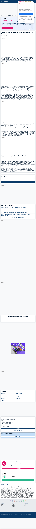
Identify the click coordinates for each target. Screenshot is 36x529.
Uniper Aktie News (3, 493)
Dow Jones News (30, 485)
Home (1, 15)
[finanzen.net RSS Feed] (25, 501)
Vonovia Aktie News (25, 492)
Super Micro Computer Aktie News (12, 497)
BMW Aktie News (29, 496)
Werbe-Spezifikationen (15, 506)
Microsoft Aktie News (30, 488)
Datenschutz (25, 505)
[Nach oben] (34, 528)
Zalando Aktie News (3, 497)
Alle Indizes (18, 395)
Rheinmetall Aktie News (10, 487)
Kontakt (2, 504)
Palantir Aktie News (9, 494)
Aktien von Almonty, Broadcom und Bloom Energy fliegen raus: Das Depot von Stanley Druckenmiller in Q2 (15, 215)
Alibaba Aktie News (11, 496)
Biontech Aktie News (28, 491)
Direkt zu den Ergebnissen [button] (18, 430)
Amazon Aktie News (3, 488)
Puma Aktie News (3, 495)
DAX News (17, 485)
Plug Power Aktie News (4, 490)
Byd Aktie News (22, 491)
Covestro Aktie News (16, 494)
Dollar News (12, 486)
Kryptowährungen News (22, 486)
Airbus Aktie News (16, 491)
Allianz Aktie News (24, 488)
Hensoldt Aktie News (11, 490)
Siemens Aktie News (22, 494)
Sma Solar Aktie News (29, 495)
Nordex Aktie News (19, 492)
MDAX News (21, 485)
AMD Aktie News (31, 492)
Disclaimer (25, 506)
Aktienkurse (3, 393)
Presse (2, 506)
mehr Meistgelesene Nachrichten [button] (18, 217)
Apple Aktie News (17, 489)
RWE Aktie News (30, 490)
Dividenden (18, 398)
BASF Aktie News (22, 487)
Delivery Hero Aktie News (4, 496)
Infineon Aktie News (18, 490)
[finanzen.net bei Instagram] (11, 501)
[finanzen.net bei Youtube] (15, 501)
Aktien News (7, 485)
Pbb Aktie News (20, 497)
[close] (32, 4)
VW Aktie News (3, 498)
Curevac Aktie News (29, 494)
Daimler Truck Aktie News (21, 495)
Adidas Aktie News (9, 495)
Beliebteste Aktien (19, 393)
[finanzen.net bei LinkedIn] (19, 501)
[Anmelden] (34, 1)
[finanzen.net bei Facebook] (13, 501)
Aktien (4, 15)
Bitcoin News (29, 486)
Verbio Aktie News (26, 497)
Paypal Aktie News (24, 490)
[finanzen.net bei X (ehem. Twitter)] (17, 501)
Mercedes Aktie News (12, 492)
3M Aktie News (32, 497)
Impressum (25, 504)
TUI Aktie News (18, 488)
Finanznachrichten (12, 485)
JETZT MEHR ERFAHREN (18, 479)
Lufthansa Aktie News (9, 491)
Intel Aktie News (3, 494)
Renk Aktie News (3, 491)
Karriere (2, 505)
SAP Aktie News (3, 489)
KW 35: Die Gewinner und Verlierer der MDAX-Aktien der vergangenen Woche (14, 212)
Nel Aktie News (15, 495)
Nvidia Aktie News (3, 487)
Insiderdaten (3, 398)
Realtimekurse (3, 395)
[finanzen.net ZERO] (18, 19)
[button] (21, 1)
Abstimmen (18, 428)
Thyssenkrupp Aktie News (4, 492)
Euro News (16, 486)
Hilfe (13, 504)
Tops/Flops (18, 396)
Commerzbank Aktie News (24, 489)
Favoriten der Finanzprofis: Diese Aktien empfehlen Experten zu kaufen (13, 209)
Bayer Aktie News (28, 487)
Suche (18, 182)
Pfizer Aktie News (31, 493)
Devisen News (8, 486)
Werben (13, 505)
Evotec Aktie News (9, 493)
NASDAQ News (3, 486)
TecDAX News (26, 485)
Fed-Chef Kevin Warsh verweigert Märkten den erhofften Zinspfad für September (14, 210)
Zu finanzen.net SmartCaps (18, 320)
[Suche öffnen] (32, 1)
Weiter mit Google (26, 14)
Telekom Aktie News (18, 496)
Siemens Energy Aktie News (11, 488)
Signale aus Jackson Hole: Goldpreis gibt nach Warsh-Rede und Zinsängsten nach (14, 207)
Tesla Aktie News (16, 487)
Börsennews (2, 485)
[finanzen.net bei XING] (21, 501)
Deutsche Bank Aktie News (10, 489)
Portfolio (2, 400)
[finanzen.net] (5, 1)
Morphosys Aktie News (16, 493)
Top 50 (2, 396)
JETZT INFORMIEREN (18, 468)
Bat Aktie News (24, 496)
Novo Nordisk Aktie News (24, 493)
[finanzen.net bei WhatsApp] (23, 501)
